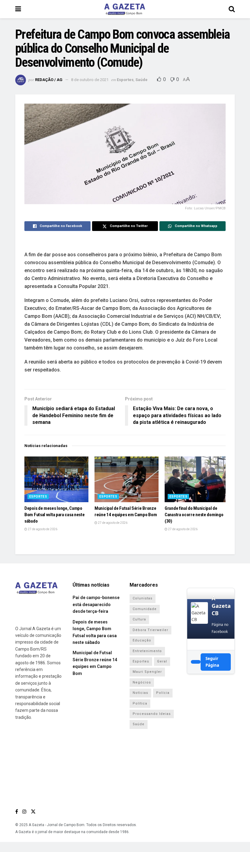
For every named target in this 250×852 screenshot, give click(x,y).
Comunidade (145, 609)
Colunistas (142, 598)
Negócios (142, 682)
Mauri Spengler (147, 672)
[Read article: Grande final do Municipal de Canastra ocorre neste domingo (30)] (197, 479)
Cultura (139, 619)
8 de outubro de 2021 (90, 79)
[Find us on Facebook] (16, 811)
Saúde (141, 79)
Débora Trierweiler (150, 630)
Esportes (125, 79)
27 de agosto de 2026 (42, 529)
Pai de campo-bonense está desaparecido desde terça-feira (96, 604)
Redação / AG (48, 79)
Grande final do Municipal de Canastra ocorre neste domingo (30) (194, 515)
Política (140, 703)
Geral (162, 661)
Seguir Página (212, 662)
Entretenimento (147, 651)
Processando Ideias (152, 714)
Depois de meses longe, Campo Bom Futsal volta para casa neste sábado (54, 515)
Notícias (140, 693)
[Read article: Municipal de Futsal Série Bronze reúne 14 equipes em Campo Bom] (127, 479)
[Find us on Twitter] (33, 811)
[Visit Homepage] (124, 9)
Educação (142, 640)
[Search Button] (232, 9)
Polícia (163, 693)
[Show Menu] (18, 9)
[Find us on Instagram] (24, 811)
